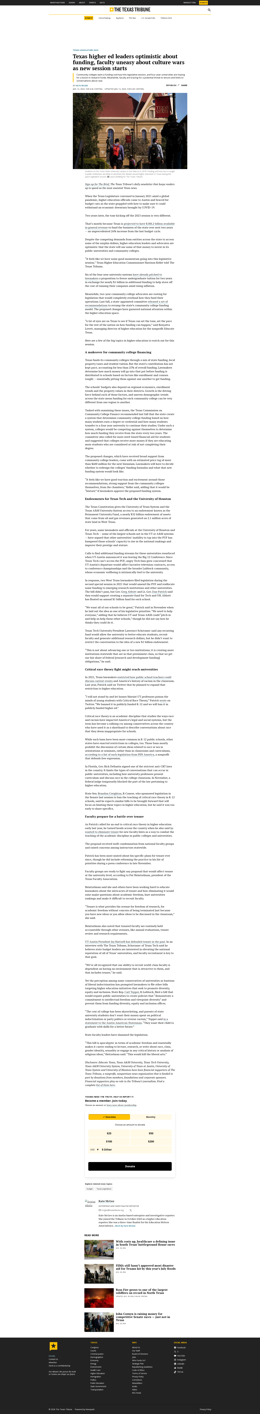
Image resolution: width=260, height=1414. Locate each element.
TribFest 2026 (166, 18)
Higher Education (97, 1373)
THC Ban (132, 18)
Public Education (97, 1383)
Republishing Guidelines (142, 1367)
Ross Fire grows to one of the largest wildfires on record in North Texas (142, 1291)
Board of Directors (140, 1354)
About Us (136, 1347)
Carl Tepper (132, 992)
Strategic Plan (138, 1363)
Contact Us (53, 1359)
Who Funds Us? (138, 1360)
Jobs (134, 1357)
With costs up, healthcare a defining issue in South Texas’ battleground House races (145, 1243)
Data (102, 2)
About (82, 2)
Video (134, 1389)
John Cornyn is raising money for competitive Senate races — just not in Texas (143, 1317)
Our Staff (136, 1350)
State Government (98, 1386)
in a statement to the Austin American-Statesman (126, 1021)
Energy (93, 1363)
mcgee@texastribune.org (112, 1210)
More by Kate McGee (125, 1226)
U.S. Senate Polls (148, 18)
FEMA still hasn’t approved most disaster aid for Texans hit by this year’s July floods (146, 1267)
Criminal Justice (96, 1354)
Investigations (57, 2)
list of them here (105, 1085)
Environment (95, 1367)
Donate (203, 2)
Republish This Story (172, 85)
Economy (94, 1360)
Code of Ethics (138, 1370)
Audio (134, 1386)
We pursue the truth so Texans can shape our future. (62, 1372)
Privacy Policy (138, 1376)
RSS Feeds (136, 1393)
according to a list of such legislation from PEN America (119, 754)
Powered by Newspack (85, 1409)
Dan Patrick (159, 591)
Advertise (53, 1362)
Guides (72, 2)
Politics (93, 1380)
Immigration (95, 1376)
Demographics (96, 1357)
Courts (93, 1350)
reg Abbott (129, 591)
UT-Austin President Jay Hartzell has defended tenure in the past (125, 941)
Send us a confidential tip (59, 1365)
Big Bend (119, 18)
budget (90, 1189)
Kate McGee (82, 85)
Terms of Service (139, 1373)
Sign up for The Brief (97, 184)
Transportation (96, 1389)
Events (92, 2)
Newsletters (189, 2)
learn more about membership (121, 1105)
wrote (163, 700)
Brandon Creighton (109, 793)
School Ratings (105, 18)
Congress (94, 1347)
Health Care (95, 1370)
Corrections (137, 1380)
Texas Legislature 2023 (85, 50)
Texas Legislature (104, 1189)
